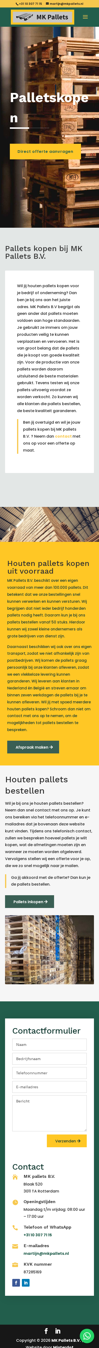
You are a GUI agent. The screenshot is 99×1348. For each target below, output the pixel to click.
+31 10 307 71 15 (31, 4)
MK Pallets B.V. (66, 1340)
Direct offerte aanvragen (45, 151)
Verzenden (65, 1141)
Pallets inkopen (28, 902)
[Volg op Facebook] (16, 1283)
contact (63, 436)
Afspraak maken (32, 747)
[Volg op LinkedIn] (26, 1283)
